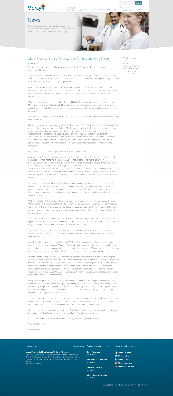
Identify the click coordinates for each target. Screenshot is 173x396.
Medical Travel (111, 9)
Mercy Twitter (123, 356)
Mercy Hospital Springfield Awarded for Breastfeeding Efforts (69, 58)
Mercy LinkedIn (124, 359)
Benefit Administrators (94, 9)
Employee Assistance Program (75, 9)
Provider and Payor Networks (126, 9)
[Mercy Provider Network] (36, 6)
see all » (109, 346)
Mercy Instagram (125, 363)
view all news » (79, 346)
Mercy (105, 385)
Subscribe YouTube (126, 366)
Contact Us (139, 9)
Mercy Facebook (125, 352)
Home (62, 9)
